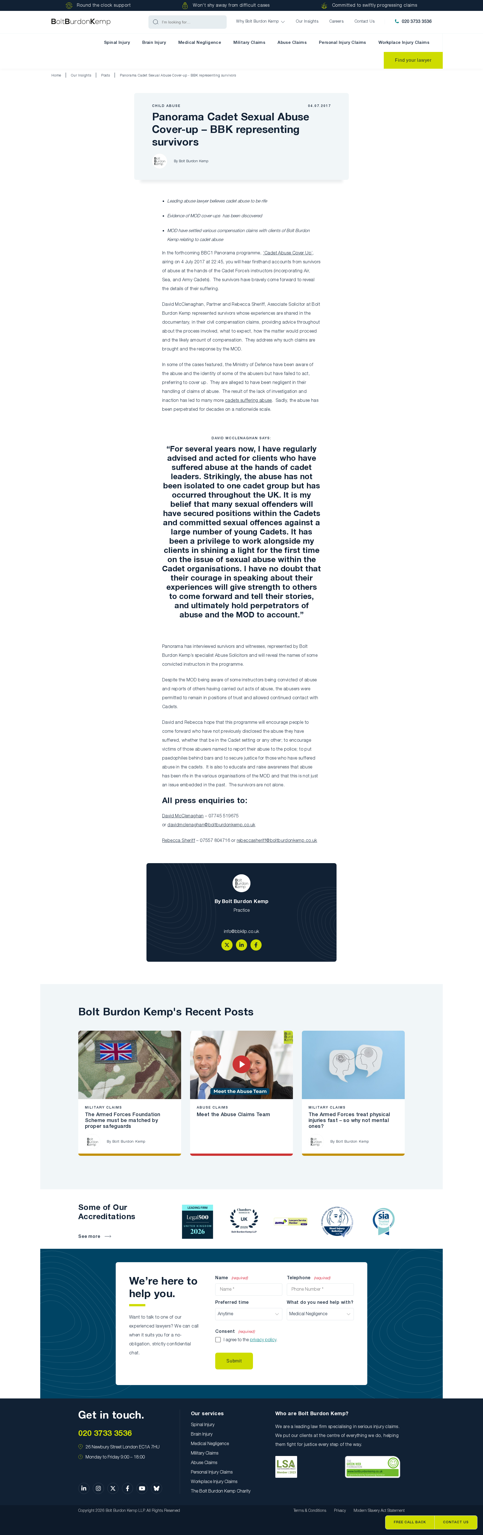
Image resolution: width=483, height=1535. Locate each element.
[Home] (80, 22)
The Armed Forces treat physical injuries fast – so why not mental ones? (349, 1121)
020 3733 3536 (417, 22)
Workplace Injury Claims (403, 43)
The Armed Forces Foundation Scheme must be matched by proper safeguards (122, 1121)
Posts (105, 75)
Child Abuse (166, 106)
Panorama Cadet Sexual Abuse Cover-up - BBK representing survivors (178, 75)
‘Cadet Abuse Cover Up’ (288, 253)
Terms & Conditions (309, 1511)
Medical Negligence (199, 43)
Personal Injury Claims (342, 43)
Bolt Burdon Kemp (193, 161)
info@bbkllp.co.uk (241, 932)
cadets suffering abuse (248, 401)
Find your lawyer (413, 60)
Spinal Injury (117, 43)
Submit (234, 1361)
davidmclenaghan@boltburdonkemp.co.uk (211, 825)
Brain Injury (154, 43)
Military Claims (249, 43)
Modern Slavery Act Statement (379, 1511)
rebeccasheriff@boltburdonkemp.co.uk (277, 841)
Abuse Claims (292, 43)
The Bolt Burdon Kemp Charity (220, 1491)
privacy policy (263, 1340)
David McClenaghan (183, 816)
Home (56, 75)
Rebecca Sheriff (178, 841)
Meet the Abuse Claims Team (233, 1115)
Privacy (340, 1511)
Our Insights (81, 75)
